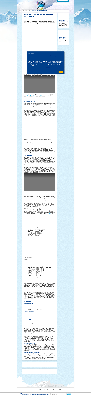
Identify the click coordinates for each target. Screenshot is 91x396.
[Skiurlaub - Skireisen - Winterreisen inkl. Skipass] (23, 11)
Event (29, 10)
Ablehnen (37, 62)
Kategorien (56, 4)
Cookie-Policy (33, 65)
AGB (47, 389)
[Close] (89, 394)
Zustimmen (36, 61)
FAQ (50, 389)
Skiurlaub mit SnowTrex (64, 4)
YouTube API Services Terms (43, 95)
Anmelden (69, 394)
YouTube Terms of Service (31, 95)
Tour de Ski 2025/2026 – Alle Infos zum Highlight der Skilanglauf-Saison (39, 10)
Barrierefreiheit (42, 389)
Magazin (26, 10)
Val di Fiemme (50, 213)
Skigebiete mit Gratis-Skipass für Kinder (62, 38)
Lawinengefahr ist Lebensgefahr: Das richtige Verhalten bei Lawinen (63, 21)
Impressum (48, 67)
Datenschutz (37, 389)
